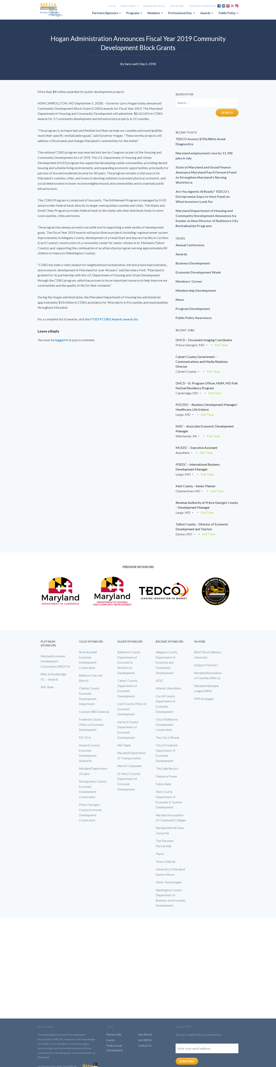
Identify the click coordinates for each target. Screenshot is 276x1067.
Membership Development (196, 290)
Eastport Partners (206, 665)
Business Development (193, 263)
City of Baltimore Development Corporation (167, 724)
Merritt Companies (129, 766)
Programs (133, 13)
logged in (61, 340)
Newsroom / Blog (154, 6)
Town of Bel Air (166, 861)
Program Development (193, 308)
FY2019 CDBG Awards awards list (114, 319)
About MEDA (128, 6)
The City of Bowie (167, 737)
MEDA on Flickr (232, 5)
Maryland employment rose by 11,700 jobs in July (204, 155)
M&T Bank (124, 745)
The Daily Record (167, 768)
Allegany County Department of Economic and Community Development (166, 662)
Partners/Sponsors (105, 13)
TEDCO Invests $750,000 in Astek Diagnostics (201, 141)
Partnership (113, 1034)
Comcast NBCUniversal (94, 711)
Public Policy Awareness (194, 318)
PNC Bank (47, 687)
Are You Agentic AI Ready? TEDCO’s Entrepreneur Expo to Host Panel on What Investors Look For (203, 196)
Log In (112, 6)
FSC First (85, 737)
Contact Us (145, 1045)
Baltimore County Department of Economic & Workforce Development (128, 662)
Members (154, 13)
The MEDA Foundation (202, 6)
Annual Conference (190, 245)
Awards (205, 13)
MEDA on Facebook (219, 5)
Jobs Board (177, 6)
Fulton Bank (163, 784)
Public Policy (227, 13)
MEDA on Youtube (228, 5)
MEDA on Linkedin (223, 5)
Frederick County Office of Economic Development (91, 724)
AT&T (159, 680)
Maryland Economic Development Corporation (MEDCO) (55, 661)
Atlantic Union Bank (168, 688)
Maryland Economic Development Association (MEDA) (51, 10)
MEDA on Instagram (236, 5)
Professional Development (114, 1048)
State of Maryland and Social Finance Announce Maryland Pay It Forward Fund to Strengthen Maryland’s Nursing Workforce (206, 174)
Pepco (160, 853)
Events (110, 1040)
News (180, 299)
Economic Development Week (198, 272)
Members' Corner (189, 281)
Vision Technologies (169, 882)
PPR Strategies (204, 699)
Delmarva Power (166, 776)
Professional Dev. (180, 13)
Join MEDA (145, 1040)
